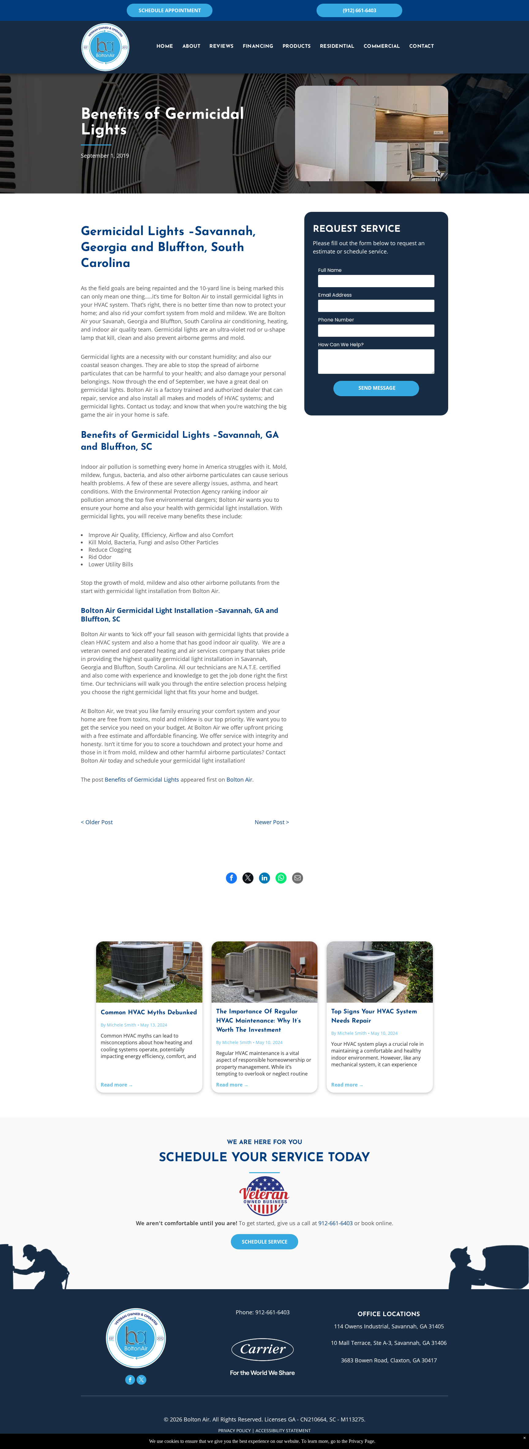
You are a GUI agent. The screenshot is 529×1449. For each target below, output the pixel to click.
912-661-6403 (335, 1223)
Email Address (335, 294)
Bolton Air (239, 779)
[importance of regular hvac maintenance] (265, 972)
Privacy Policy (234, 1430)
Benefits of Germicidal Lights (142, 779)
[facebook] (130, 1380)
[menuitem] (165, 46)
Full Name (330, 270)
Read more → (117, 1084)
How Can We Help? (341, 344)
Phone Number (336, 319)
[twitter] (141, 1380)
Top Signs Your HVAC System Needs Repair (374, 1016)
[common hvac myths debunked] (149, 972)
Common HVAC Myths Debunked (149, 1013)
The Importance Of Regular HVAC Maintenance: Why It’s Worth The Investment (258, 1021)
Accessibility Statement (283, 1430)
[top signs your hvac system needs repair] (380, 972)
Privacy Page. (362, 1441)
